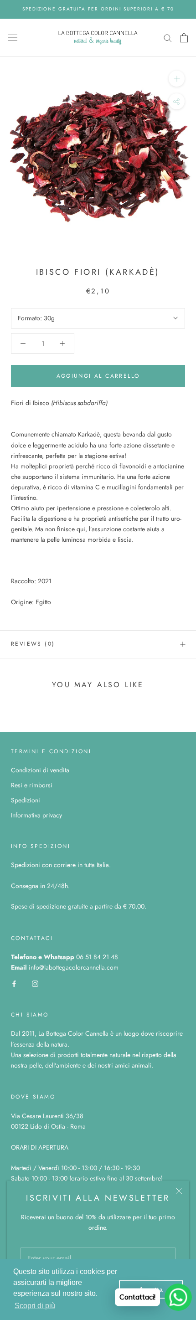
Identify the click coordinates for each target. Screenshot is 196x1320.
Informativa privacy (36, 815)
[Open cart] (184, 37)
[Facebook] (14, 983)
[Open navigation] (12, 37)
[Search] (168, 37)
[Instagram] (35, 983)
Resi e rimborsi (31, 785)
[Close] (178, 1190)
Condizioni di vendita (40, 770)
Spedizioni (25, 800)
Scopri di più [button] (35, 1306)
